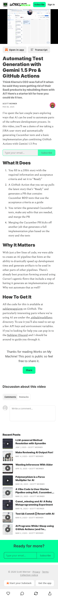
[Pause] (3, 40)
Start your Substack (21, 583)
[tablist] (16, 397)
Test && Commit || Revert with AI (34, 513)
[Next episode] (11, 40)
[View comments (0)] (22, 593)
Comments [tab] (10, 396)
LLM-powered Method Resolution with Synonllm (30, 442)
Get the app (44, 583)
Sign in (51, 4)
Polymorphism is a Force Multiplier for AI (30, 478)
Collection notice (29, 575)
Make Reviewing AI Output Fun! (34, 452)
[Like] (8, 593)
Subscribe (39, 4)
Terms (45, 571)
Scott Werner (10, 103)
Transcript (41, 49)
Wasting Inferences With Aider (34, 464)
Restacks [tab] (24, 396)
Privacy (36, 571)
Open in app (16, 49)
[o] (7, 443)
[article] (29, 444)
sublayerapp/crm (13, 309)
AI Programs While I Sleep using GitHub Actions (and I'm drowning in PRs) (34, 527)
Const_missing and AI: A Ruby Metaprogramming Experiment (34, 503)
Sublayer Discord (17, 335)
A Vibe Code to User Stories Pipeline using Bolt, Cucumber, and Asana (33, 491)
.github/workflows (41, 317)
